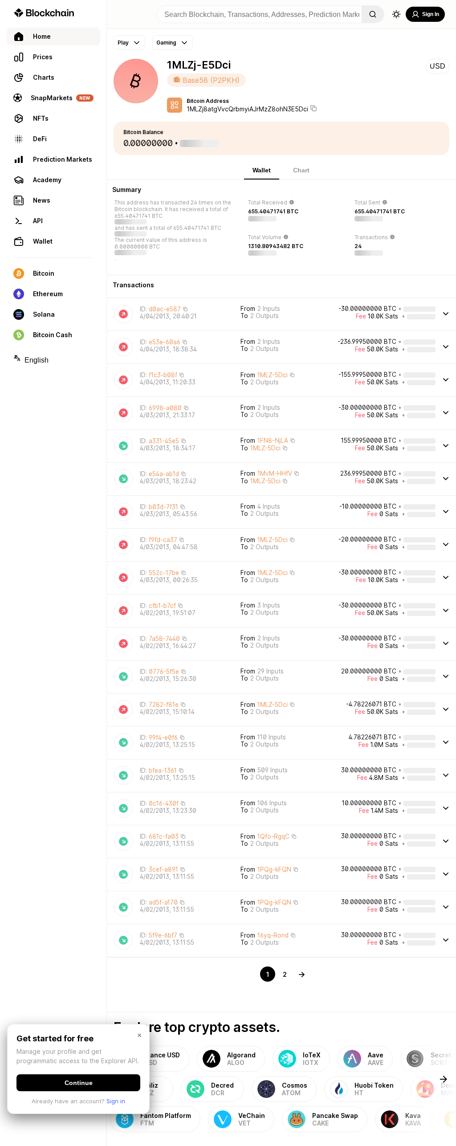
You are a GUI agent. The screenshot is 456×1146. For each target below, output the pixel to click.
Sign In (430, 14)
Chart (301, 170)
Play (123, 42)
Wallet (261, 170)
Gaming (166, 42)
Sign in (115, 1101)
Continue (79, 1082)
